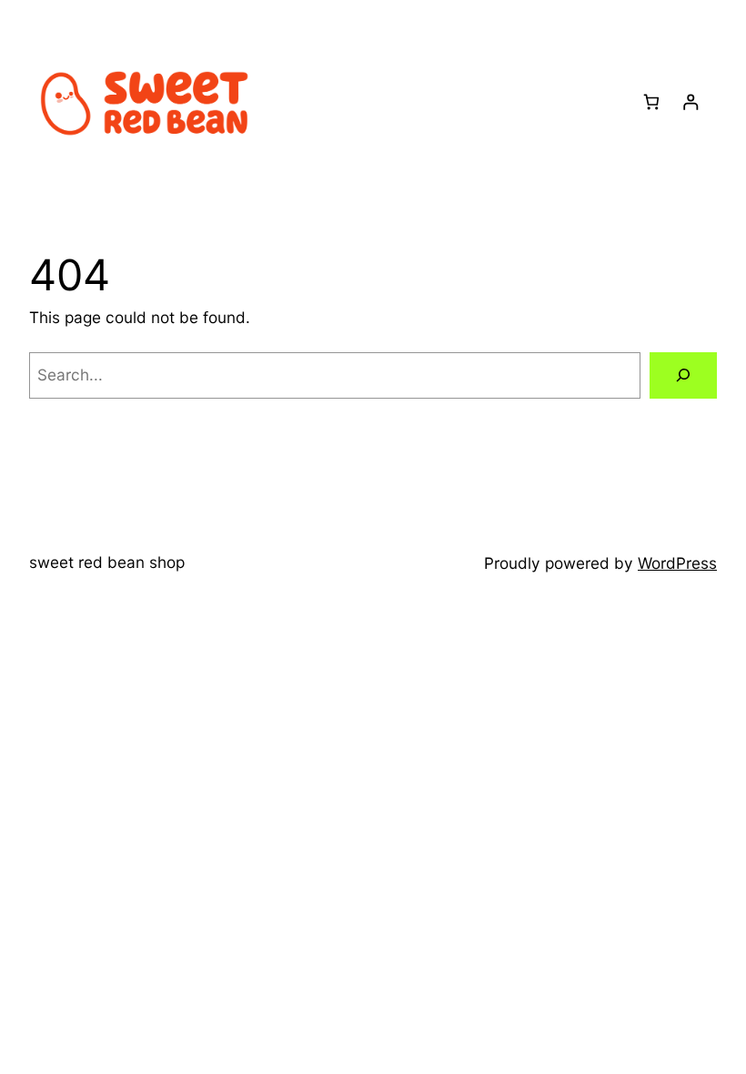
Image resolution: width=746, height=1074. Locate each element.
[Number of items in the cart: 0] (650, 102)
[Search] (683, 375)
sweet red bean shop (107, 562)
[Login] (690, 102)
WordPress (677, 562)
